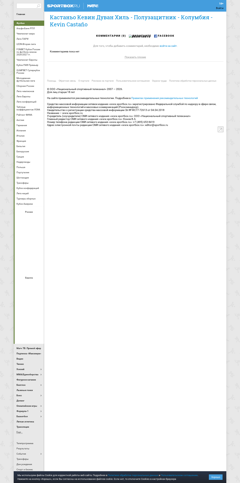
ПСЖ (38, 314)
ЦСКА (29, 268)
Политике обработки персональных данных (133, 475)
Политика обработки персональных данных (192, 81)
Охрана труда (159, 81)
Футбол (20, 23)
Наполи (29, 314)
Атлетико (29, 284)
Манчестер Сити (29, 304)
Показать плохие (135, 57)
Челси (38, 324)
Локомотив (38, 238)
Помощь (51, 81)
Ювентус (29, 334)
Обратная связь (67, 81)
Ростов (29, 248)
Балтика (38, 218)
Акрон (20, 218)
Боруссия (29, 294)
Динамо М (29, 228)
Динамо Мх (20, 228)
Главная (20, 14)
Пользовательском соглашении (179, 475)
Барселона (20, 294)
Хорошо (215, 477)
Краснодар (20, 238)
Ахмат (29, 218)
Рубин (20, 258)
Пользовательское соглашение (133, 81)
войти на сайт (168, 45)
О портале (83, 81)
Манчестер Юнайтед (38, 304)
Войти (220, 8)
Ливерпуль (20, 304)
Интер (38, 294)
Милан (20, 314)
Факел (38, 258)
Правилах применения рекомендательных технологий (164, 98)
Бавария (38, 284)
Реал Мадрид (20, 324)
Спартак (29, 258)
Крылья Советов (29, 238)
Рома (29, 324)
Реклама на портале (103, 81)
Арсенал (20, 284)
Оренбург (20, 248)
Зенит (38, 228)
